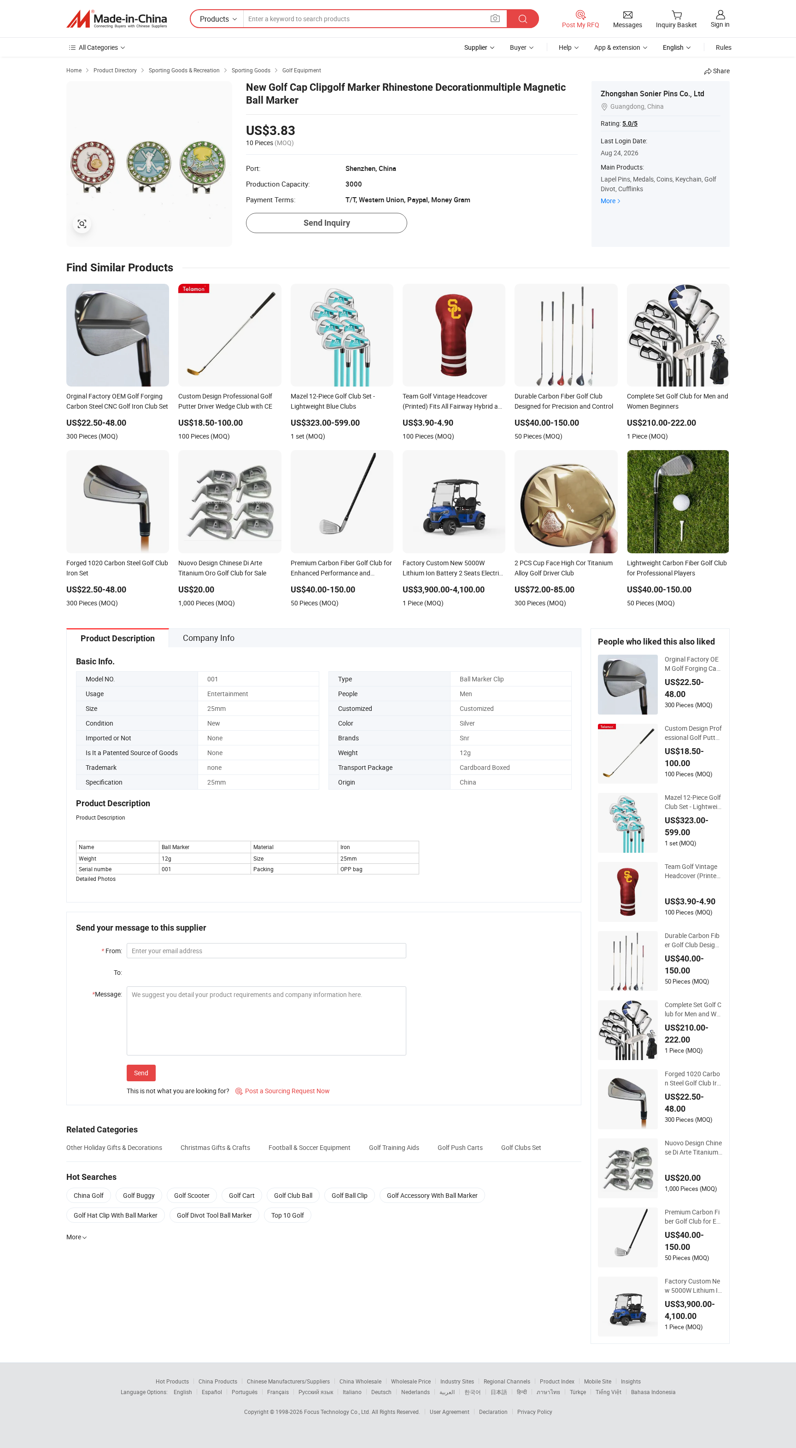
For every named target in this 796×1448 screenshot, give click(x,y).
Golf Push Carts (460, 1147)
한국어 (472, 1391)
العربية (447, 1391)
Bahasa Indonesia (653, 1391)
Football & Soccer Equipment (310, 1147)
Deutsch (381, 1391)
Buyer (518, 47)
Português (245, 1391)
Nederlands (415, 1391)
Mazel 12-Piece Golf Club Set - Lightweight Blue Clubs (693, 802)
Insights (631, 1381)
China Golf (89, 1195)
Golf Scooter (192, 1195)
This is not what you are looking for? (178, 1090)
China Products (218, 1381)
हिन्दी (522, 1391)
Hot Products (172, 1381)
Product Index (557, 1381)
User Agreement (449, 1411)
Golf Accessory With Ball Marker (432, 1195)
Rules (724, 47)
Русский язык (315, 1391)
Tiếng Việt (608, 1391)
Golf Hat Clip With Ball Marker (116, 1215)
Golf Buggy (139, 1195)
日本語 (499, 1391)
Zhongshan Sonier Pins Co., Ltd (652, 93)
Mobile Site (597, 1381)
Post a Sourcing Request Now (282, 1090)
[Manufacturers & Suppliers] (116, 19)
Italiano (352, 1391)
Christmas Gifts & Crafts (215, 1147)
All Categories (98, 47)
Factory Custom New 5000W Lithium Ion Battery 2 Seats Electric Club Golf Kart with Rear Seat (693, 1286)
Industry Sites (457, 1381)
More (608, 200)
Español (212, 1391)
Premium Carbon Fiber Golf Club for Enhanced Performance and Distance (693, 1217)
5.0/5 (630, 123)
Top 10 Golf (287, 1215)
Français (278, 1391)
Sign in (720, 24)
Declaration (493, 1411)
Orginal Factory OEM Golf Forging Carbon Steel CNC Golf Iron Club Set (693, 664)
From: (111, 950)
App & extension (617, 47)
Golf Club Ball (293, 1195)
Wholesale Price (411, 1381)
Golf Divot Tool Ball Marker (214, 1215)
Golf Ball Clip (350, 1195)
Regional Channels (507, 1381)
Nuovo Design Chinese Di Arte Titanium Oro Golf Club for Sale (693, 1147)
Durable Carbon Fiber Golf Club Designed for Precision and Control (693, 940)
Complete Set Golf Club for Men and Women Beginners (693, 1009)
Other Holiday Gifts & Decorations (114, 1147)
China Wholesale (360, 1381)
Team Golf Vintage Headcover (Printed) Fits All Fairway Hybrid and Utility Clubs (693, 871)
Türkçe (578, 1391)
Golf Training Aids (394, 1147)
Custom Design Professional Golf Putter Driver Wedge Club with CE (693, 733)
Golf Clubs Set (521, 1147)
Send (141, 1072)
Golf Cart (242, 1195)
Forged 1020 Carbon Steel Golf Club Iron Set (692, 1078)
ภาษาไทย (548, 1391)
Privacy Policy (534, 1411)
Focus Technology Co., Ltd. (338, 1411)
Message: (107, 994)
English (183, 1391)
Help (565, 47)
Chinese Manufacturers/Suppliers (288, 1381)
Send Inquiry (327, 223)
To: (118, 972)
